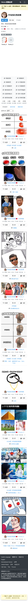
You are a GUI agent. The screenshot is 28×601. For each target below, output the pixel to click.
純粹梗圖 (21, 219)
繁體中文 (14, 557)
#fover (13, 546)
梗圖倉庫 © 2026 (5, 571)
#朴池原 (14, 145)
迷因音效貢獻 (8, 98)
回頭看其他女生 (15, 308)
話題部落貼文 (8, 94)
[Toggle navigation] (24, 2)
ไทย (9, 567)
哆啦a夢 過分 (15, 279)
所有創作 (4, 107)
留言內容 (12, 107)
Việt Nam (3, 567)
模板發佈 (8, 78)
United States (5, 564)
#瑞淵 (5, 546)
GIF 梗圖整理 (21, 86)
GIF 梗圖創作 (8, 86)
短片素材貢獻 (21, 98)
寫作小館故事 (21, 94)
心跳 (15, 148)
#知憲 (8, 546)
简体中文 (21, 557)
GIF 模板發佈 (21, 82)
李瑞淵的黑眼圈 (11, 136)
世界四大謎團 (15, 444)
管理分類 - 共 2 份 (6, 34)
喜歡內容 (20, 107)
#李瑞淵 (9, 145)
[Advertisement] (14, 60)
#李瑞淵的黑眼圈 (16, 441)
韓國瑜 (15, 228)
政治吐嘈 (21, 269)
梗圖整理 (8, 82)
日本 (11, 564)
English (3, 559)
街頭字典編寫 (21, 90)
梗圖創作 (21, 78)
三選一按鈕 (15, 192)
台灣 (15, 562)
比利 (15, 401)
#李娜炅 (9, 359)
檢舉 (19, 20)
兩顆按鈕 (14, 548)
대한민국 (16, 564)
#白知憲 (19, 145)
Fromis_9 (4, 44)
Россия (14, 567)
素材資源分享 (8, 90)
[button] (24, 139)
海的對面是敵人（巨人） (15, 493)
